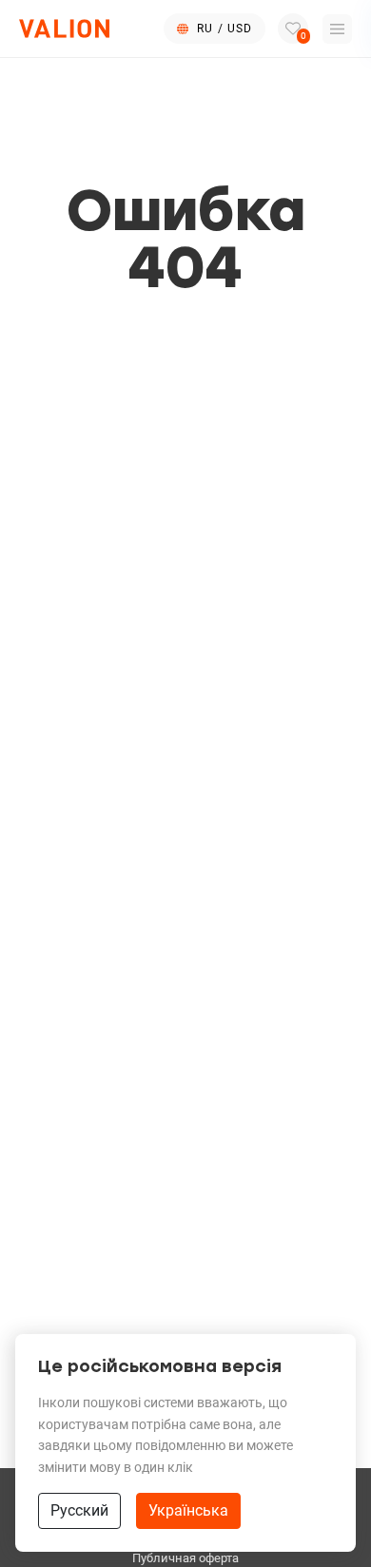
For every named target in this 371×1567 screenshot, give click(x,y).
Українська (188, 1510)
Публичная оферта (185, 1558)
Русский (79, 1510)
